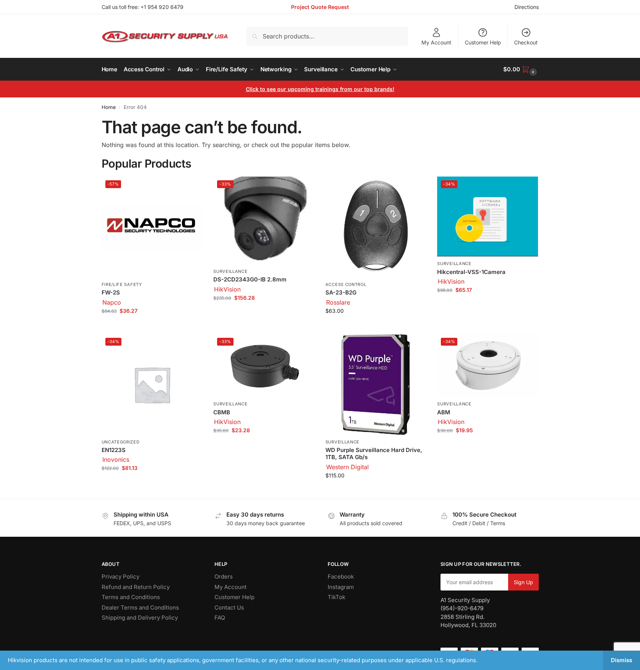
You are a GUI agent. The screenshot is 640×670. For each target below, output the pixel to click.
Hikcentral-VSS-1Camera (471, 271)
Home (109, 107)
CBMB (221, 412)
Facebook (341, 576)
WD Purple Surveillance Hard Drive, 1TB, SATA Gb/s (373, 453)
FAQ (219, 617)
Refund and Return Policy (136, 586)
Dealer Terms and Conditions (140, 607)
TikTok (336, 597)
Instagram (341, 586)
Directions (526, 7)
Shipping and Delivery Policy (140, 617)
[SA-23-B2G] (375, 227)
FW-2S (111, 292)
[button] (520, 69)
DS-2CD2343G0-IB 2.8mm (250, 279)
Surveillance (230, 271)
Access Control (346, 284)
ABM (443, 412)
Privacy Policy (120, 576)
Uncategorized (121, 442)
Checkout (526, 42)
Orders (223, 576)
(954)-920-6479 (461, 608)
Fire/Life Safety (122, 284)
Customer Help (483, 42)
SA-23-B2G (340, 292)
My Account (436, 42)
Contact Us (229, 607)
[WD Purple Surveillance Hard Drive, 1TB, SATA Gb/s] (375, 384)
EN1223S (114, 450)
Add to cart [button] (151, 326)
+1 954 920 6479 (161, 7)
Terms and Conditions (131, 597)
